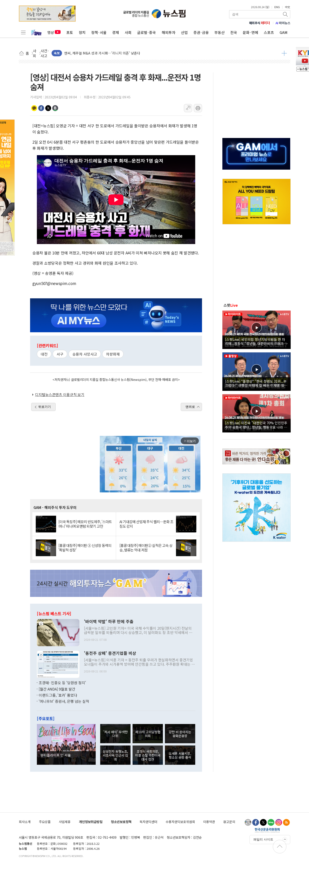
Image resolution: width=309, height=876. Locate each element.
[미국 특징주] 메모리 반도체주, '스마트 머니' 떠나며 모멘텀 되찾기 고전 (85, 524)
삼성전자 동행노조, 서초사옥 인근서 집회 (115, 755)
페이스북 (41, 108)
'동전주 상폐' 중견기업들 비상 (110, 653)
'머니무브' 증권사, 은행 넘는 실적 (64, 701)
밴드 (55, 108)
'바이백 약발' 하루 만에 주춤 (108, 621)
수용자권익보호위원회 (180, 821)
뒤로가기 (44, 406)
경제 (115, 32)
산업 (184, 32)
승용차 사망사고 (84, 354)
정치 (82, 32)
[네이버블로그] (271, 822)
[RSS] (286, 822)
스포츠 (269, 32)
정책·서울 (99, 32)
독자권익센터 (148, 821)
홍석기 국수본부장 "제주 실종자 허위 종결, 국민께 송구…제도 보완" (112, 53)
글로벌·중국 (146, 32)
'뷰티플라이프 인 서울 (55, 755)
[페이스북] (255, 822)
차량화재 (113, 354)
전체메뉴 (23, 32)
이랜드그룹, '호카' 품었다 (58, 695)
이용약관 (209, 821)
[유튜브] (248, 822)
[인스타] (278, 822)
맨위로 (190, 406)
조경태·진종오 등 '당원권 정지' (62, 682)
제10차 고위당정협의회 (147, 733)
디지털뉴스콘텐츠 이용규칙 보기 (59, 394)
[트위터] (263, 822)
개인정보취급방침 (90, 821)
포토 (69, 32)
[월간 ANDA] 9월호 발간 (57, 688)
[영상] (256, 329)
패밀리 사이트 (263, 839)
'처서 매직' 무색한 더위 (115, 733)
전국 (233, 32)
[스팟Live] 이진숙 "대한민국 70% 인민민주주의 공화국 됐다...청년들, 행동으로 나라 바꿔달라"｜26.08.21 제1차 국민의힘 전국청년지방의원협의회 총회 (256, 425)
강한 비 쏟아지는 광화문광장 (180, 733)
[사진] (58, 632)
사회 (128, 32)
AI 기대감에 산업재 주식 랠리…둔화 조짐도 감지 (146, 524)
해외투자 (168, 32)
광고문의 (229, 821)
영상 (50, 32)
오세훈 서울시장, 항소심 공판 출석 (180, 755)
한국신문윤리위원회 (267, 830)
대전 (44, 354)
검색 (285, 14)
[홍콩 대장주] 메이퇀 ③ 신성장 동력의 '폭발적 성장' (84, 547)
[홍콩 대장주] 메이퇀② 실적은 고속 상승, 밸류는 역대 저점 (145, 547)
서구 (60, 354)
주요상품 (45, 821)
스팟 (230, 305)
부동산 (219, 32)
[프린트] (198, 108)
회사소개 (25, 821)
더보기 (284, 53)
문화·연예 (250, 32)
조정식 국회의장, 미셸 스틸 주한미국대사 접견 (147, 755)
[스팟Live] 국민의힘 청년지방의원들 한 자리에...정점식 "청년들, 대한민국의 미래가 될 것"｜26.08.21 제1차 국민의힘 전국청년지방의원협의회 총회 (256, 341)
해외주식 (259, 23)
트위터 (48, 108)
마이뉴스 (283, 23)
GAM (284, 32)
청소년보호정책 (121, 821)
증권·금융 (201, 32)
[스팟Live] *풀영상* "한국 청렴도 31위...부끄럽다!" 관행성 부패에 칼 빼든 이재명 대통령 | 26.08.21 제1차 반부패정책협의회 (256, 383)
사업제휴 (65, 821)
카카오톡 (34, 108)
